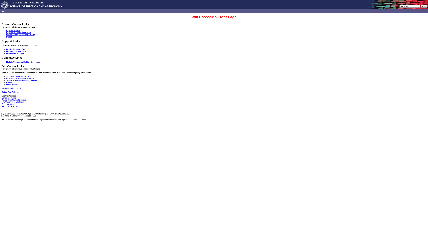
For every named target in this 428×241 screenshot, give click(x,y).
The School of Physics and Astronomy (30, 114)
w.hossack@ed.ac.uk (27, 116)
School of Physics (9, 98)
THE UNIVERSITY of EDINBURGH (27, 2)
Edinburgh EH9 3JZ (9, 106)
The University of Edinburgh (13, 102)
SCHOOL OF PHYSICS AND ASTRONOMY (35, 6)
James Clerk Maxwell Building (14, 100)
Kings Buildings (8, 104)
